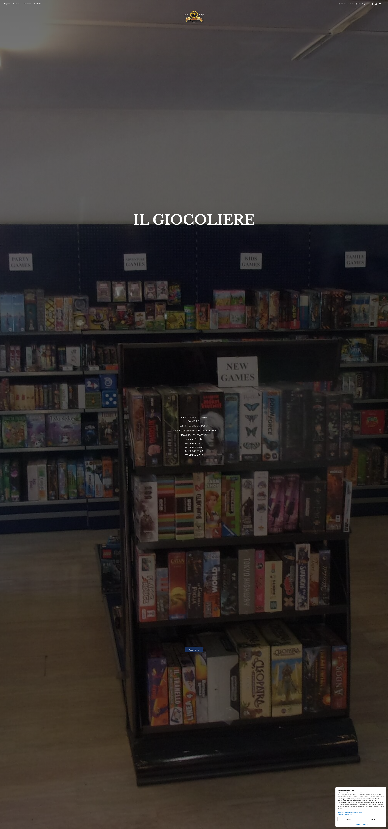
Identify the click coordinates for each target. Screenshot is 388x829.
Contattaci (38, 4)
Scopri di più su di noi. (344, 814)
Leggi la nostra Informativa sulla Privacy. (350, 812)
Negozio (7, 4)
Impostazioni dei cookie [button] (360, 824)
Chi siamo (17, 4)
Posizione (27, 4)
